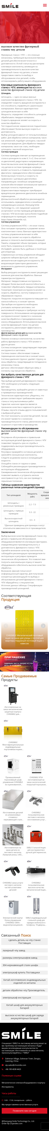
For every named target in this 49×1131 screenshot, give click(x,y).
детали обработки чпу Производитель (24, 990)
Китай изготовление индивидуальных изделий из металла (24, 981)
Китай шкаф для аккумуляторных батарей (24, 1006)
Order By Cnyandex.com (12, 1123)
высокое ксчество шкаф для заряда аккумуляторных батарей (24, 1017)
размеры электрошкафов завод (20, 957)
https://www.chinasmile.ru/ (13, 219)
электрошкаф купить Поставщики (21, 972)
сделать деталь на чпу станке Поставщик (24, 941)
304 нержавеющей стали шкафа (20, 965)
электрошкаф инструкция (17, 997)
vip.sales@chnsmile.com (15, 1065)
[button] (43, 626)
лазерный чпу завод (14, 950)
